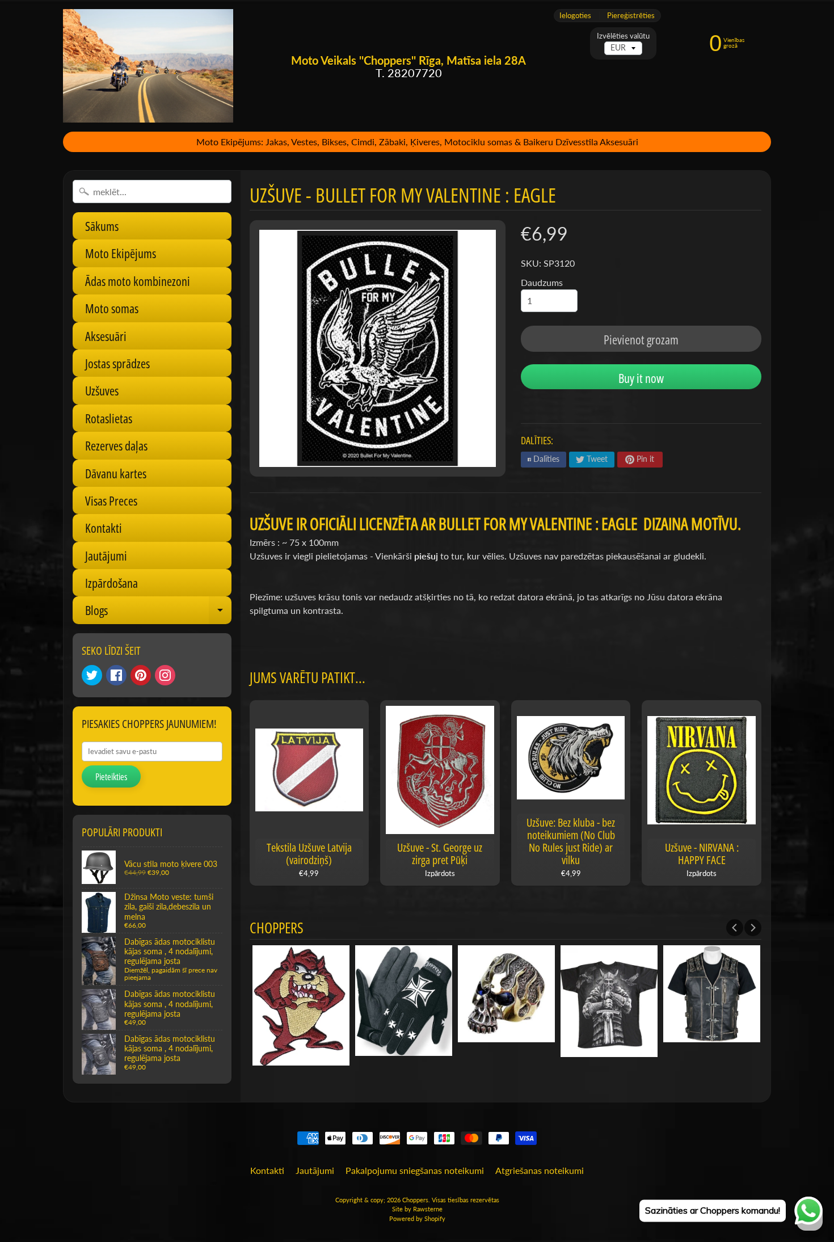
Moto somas (111, 308)
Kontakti (103, 527)
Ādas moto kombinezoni (137, 280)
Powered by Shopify (417, 1218)
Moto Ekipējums (120, 253)
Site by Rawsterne (417, 1208)
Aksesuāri (106, 335)
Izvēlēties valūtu (623, 36)
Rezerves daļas (116, 445)
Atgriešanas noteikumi (539, 1170)
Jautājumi (106, 555)
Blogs (158, 612)
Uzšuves (102, 390)
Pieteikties (111, 777)
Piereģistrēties (631, 15)
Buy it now (641, 377)
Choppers (415, 1199)
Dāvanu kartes (115, 473)
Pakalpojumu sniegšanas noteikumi (415, 1170)
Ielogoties (575, 15)
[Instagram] (165, 675)
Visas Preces (111, 500)
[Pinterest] (140, 675)
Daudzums (542, 282)
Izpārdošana (111, 582)
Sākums (102, 225)
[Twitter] (92, 675)
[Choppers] (148, 66)
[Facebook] (116, 675)
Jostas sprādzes (117, 363)
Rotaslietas (108, 418)
